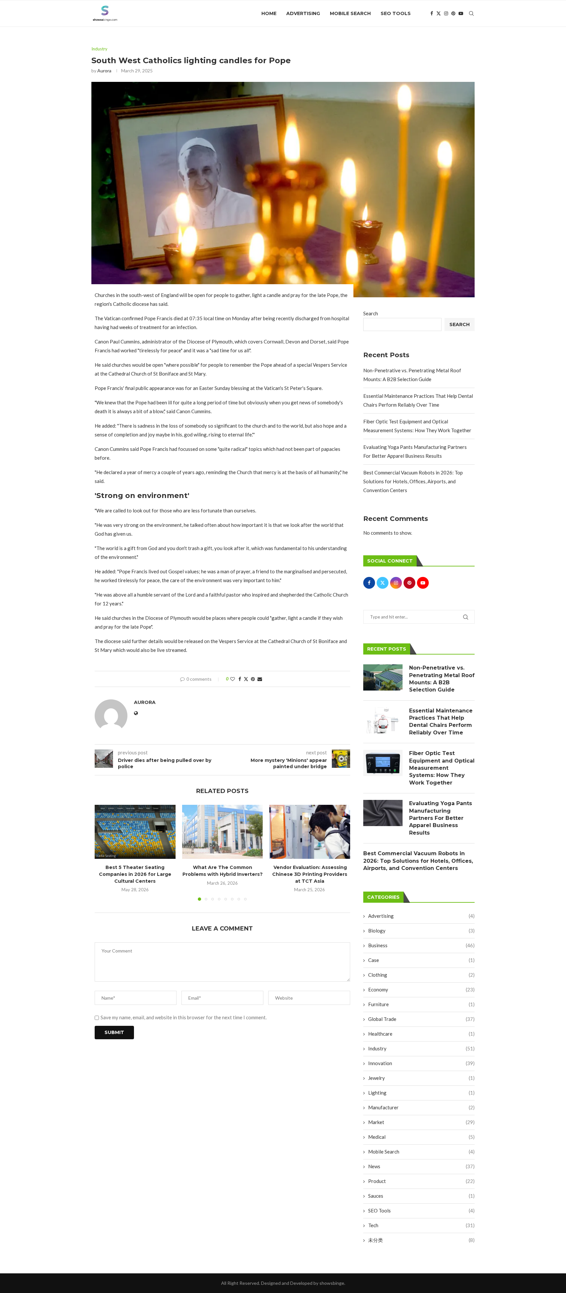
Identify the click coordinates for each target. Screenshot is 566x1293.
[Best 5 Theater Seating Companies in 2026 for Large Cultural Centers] (135, 832)
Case (421, 960)
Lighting (421, 1093)
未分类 (421, 1240)
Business (421, 945)
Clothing (421, 975)
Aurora (104, 70)
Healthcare (421, 1034)
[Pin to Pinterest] (253, 679)
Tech (421, 1225)
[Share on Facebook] (239, 679)
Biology (421, 930)
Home (268, 13)
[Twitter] (438, 13)
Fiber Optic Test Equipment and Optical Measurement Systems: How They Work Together (442, 768)
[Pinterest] (453, 13)
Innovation (421, 1063)
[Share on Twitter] (246, 679)
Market (421, 1122)
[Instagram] (446, 13)
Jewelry (421, 1078)
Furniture (421, 1004)
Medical (421, 1137)
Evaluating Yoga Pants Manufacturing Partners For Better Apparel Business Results (440, 818)
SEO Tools (396, 13)
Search (370, 313)
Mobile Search (350, 13)
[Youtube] (461, 13)
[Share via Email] (259, 679)
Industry (421, 1048)
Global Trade (421, 1019)
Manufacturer (421, 1107)
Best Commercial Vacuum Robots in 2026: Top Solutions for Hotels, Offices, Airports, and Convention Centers (413, 481)
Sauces (421, 1196)
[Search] (471, 13)
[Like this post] (232, 679)
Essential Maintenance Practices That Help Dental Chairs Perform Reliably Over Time (441, 722)
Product (421, 1181)
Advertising (303, 13)
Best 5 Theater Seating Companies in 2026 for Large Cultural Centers (135, 874)
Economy (421, 989)
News (421, 1166)
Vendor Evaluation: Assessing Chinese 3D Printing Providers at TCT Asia (309, 874)
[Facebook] (431, 13)
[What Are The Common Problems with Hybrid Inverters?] (222, 832)
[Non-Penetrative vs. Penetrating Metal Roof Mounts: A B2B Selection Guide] (383, 677)
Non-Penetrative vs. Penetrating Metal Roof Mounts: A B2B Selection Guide (442, 679)
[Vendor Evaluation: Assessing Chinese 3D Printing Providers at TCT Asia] (309, 832)
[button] (103, 852)
